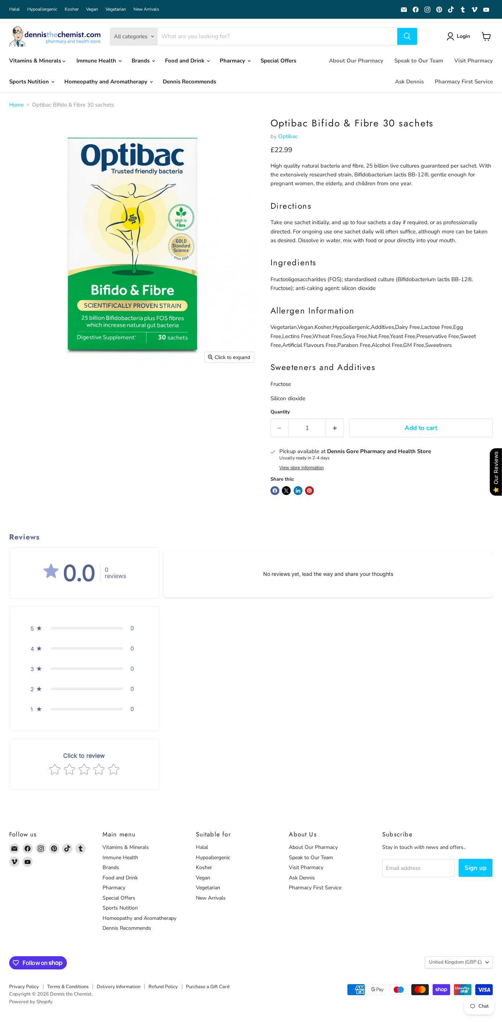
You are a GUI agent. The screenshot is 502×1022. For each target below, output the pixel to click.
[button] (460, 36)
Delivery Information (118, 986)
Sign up (476, 868)
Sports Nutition (29, 81)
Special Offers (278, 60)
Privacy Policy (24, 986)
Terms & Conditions (68, 986)
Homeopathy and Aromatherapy (106, 81)
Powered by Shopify (31, 1001)
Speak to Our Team (418, 60)
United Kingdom (455, 962)
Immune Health (97, 60)
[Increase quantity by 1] (335, 428)
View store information (301, 467)
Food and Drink (185, 60)
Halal (14, 9)
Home (16, 105)
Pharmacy (233, 60)
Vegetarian (115, 9)
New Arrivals (146, 9)
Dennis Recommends (189, 81)
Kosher (72, 9)
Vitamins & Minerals (35, 60)
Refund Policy (163, 986)
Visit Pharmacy (473, 60)
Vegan (92, 9)
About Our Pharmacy (356, 60)
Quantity (280, 412)
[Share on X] (286, 490)
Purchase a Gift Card (208, 986)
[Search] (407, 36)
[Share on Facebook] (274, 490)
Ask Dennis (409, 81)
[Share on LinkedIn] (298, 490)
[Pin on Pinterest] (309, 490)
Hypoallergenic (42, 9)
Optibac (288, 136)
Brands (141, 60)
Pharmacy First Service (464, 81)
